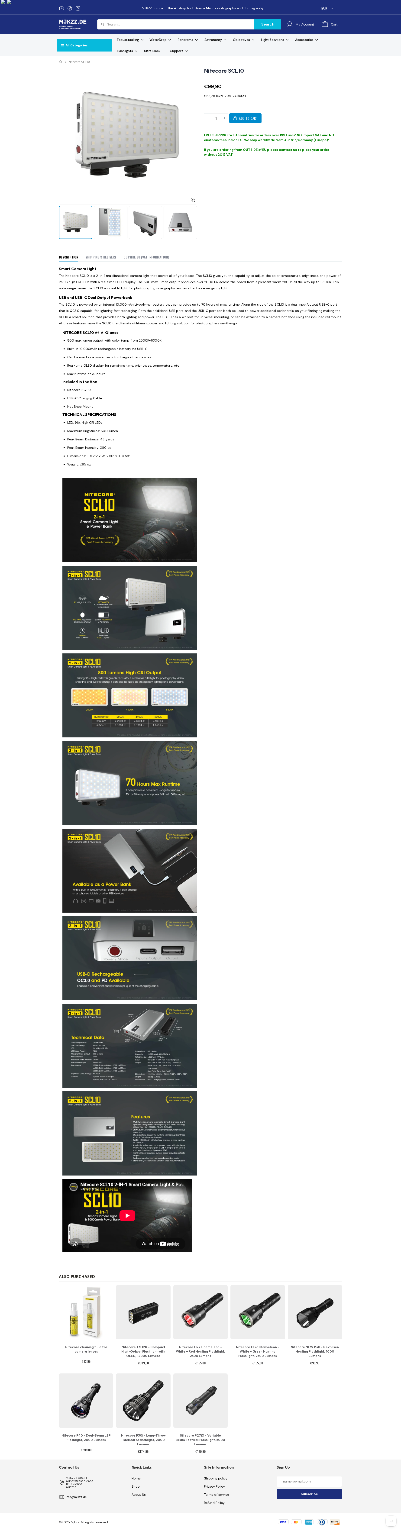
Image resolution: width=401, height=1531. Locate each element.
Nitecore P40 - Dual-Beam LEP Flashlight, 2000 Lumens (86, 1437)
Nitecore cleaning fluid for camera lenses (86, 1349)
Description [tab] (68, 257)
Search (267, 24)
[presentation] (64, 221)
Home (60, 61)
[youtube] (61, 8)
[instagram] (78, 8)
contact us (288, 150)
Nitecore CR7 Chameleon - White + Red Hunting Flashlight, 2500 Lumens (200, 1351)
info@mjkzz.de (76, 1497)
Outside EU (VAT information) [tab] (146, 257)
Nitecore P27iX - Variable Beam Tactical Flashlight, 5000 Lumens (200, 1439)
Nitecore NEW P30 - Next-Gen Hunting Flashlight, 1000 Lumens (315, 1351)
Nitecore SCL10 (224, 70)
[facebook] (69, 8)
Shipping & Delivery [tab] (100, 257)
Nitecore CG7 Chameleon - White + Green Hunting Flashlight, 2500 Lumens (257, 1351)
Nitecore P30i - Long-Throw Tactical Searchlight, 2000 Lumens (143, 1439)
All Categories (76, 45)
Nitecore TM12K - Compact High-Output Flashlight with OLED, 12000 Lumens (143, 1351)
